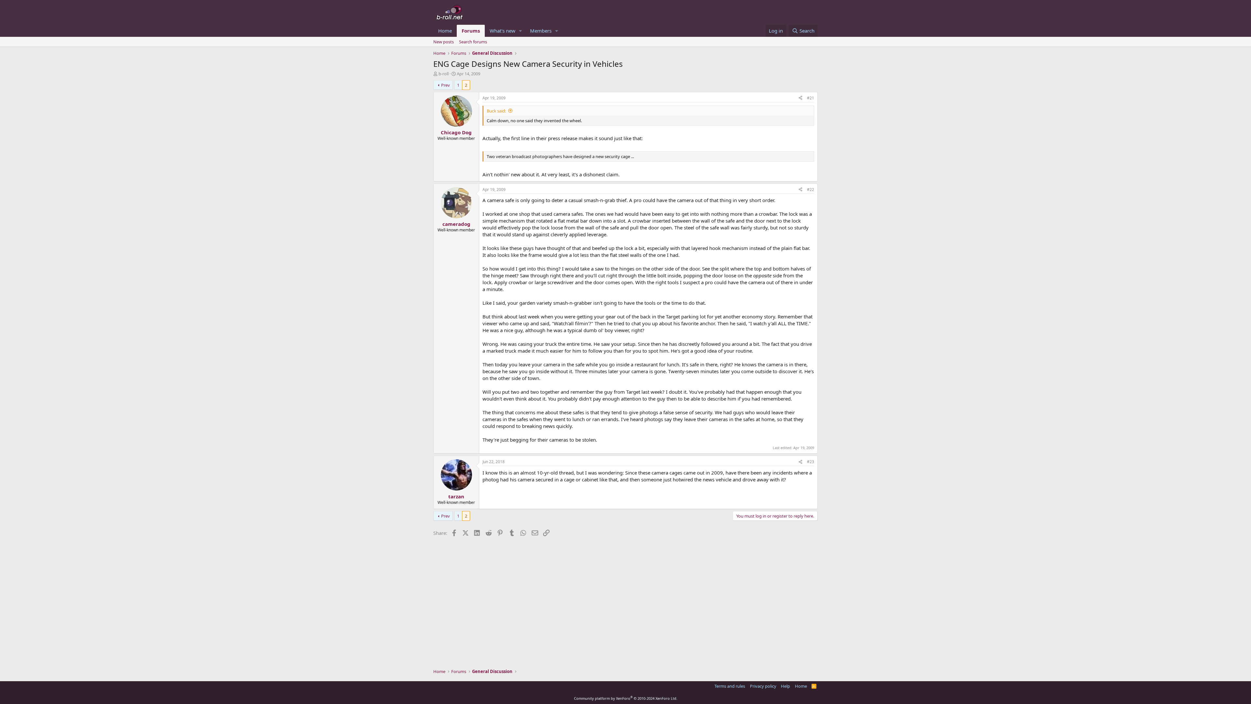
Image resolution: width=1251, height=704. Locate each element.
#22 (810, 189)
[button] (520, 31)
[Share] (800, 98)
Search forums (473, 42)
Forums (471, 30)
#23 (810, 461)
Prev (445, 85)
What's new (502, 30)
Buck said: (496, 111)
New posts (443, 42)
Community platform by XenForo (625, 698)
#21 (810, 98)
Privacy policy (763, 686)
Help (785, 686)
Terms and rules (729, 686)
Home (445, 30)
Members (541, 30)
